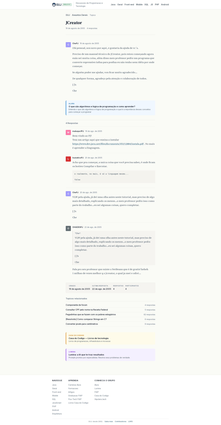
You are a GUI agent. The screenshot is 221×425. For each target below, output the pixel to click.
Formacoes (73, 388)
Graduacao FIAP (75, 396)
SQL (146, 4)
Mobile (139, 4)
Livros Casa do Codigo (78, 403)
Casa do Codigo (102, 396)
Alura (97, 385)
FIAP (97, 392)
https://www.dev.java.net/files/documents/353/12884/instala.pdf (108, 143)
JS (152, 4)
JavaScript (56, 403)
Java (113, 4)
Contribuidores (120, 421)
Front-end (56, 392)
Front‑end (129, 4)
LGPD (130, 421)
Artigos (71, 392)
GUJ (68, 15)
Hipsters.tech (100, 399)
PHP (157, 4)
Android (165, 4)
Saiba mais (109, 421)
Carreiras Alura (74, 385)
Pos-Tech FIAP (74, 399)
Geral (120, 4)
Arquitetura (57, 414)
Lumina (98, 388)
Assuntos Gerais (79, 15)
